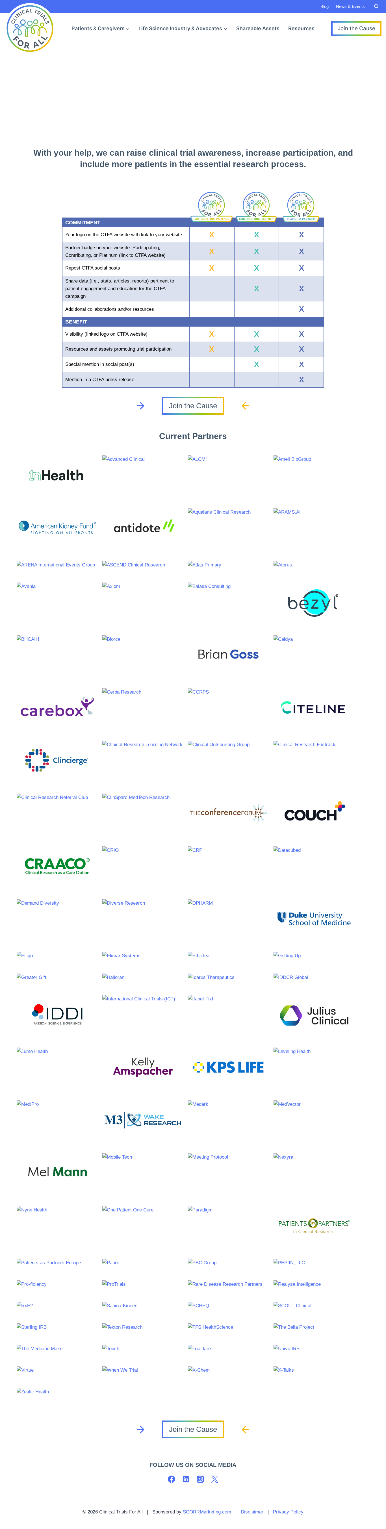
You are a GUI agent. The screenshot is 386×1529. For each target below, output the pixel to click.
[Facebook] (171, 1479)
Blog (324, 6)
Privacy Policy (288, 1512)
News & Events (350, 6)
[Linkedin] (186, 1479)
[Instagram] (200, 1479)
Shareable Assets (257, 28)
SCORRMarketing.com (207, 1512)
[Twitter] (214, 1479)
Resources (301, 28)
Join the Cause (356, 28)
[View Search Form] (376, 6)
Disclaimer (252, 1512)
